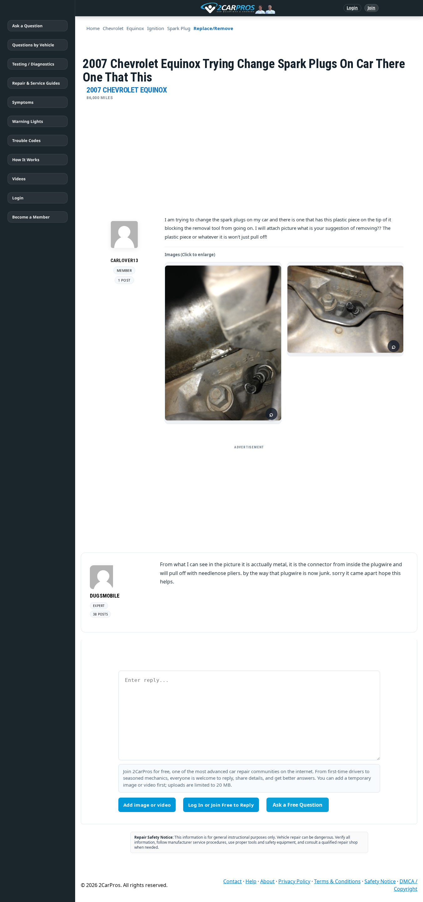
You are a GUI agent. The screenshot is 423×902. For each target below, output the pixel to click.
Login (352, 8)
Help (250, 881)
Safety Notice (380, 881)
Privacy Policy (294, 881)
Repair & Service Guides (36, 83)
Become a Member (31, 217)
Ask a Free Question (297, 804)
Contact (232, 881)
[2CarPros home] (205, 8)
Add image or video (147, 805)
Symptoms (23, 102)
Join (371, 8)
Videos (19, 179)
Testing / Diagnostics (33, 64)
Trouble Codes (26, 140)
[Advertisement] (249, 496)
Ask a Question (27, 26)
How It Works (25, 159)
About (267, 881)
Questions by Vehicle (33, 45)
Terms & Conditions (337, 881)
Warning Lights (27, 121)
